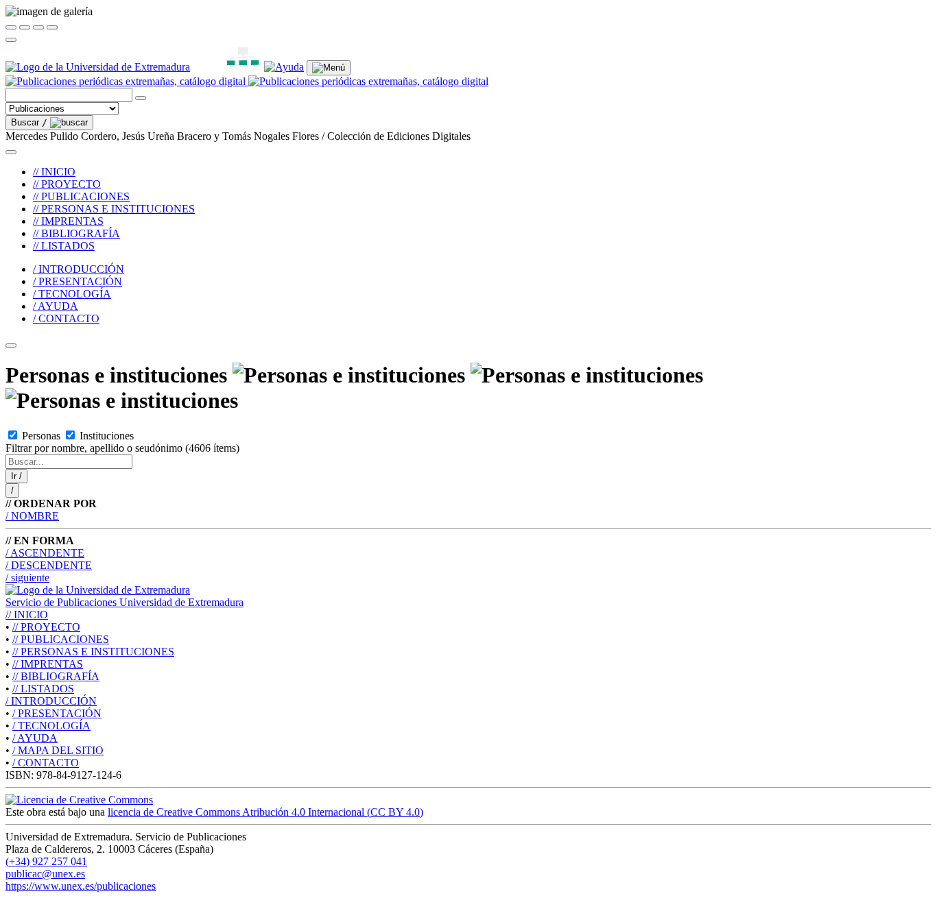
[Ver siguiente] (38, 27)
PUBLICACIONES (60, 639)
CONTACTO (45, 762)
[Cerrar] (10, 27)
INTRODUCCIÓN (51, 701)
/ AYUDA (55, 306)
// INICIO (54, 172)
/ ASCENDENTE (44, 553)
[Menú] (329, 67)
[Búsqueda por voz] (140, 98)
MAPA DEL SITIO (58, 750)
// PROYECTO (67, 184)
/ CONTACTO (66, 318)
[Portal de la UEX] (97, 67)
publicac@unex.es (45, 873)
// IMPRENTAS (68, 221)
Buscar (29, 122)
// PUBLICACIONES (81, 196)
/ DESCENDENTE (48, 565)
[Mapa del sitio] (227, 67)
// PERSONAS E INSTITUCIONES (114, 209)
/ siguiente (27, 577)
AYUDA (35, 738)
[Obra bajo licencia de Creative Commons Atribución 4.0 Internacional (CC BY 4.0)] (79, 799)
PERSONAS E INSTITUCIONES (93, 651)
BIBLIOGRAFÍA (55, 676)
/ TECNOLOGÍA (72, 294)
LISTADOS (43, 688)
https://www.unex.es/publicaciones (80, 886)
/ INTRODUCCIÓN (78, 269)
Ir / (16, 476)
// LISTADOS (64, 246)
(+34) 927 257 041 (46, 861)
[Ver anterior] (24, 27)
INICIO (26, 614)
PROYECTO (46, 627)
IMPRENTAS (47, 664)
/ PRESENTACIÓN (77, 281)
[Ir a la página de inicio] (246, 81)
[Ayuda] (284, 67)
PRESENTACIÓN (57, 713)
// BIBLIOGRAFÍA (76, 233)
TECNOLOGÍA (51, 725)
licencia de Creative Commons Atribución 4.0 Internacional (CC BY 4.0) (265, 812)
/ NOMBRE (32, 516)
